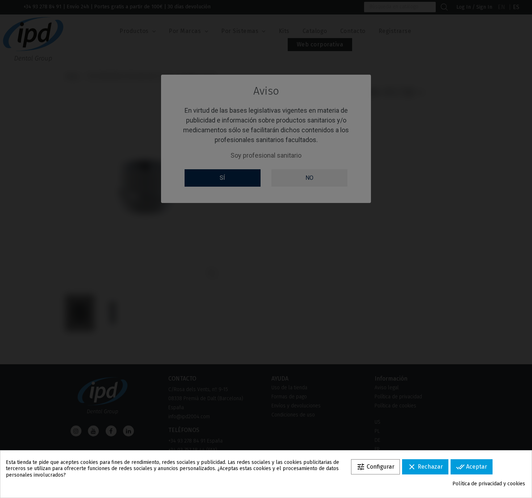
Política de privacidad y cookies (488, 484)
